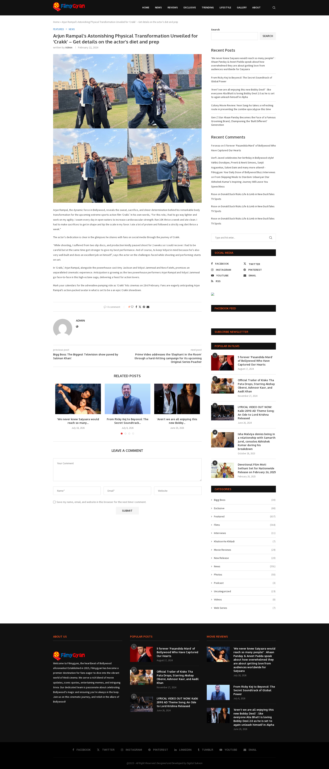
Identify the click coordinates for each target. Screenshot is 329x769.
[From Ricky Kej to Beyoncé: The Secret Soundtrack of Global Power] (127, 399)
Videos (244, 599)
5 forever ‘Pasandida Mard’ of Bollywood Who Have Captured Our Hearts (255, 360)
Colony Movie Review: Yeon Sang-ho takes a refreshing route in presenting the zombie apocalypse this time (242, 107)
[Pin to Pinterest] (144, 307)
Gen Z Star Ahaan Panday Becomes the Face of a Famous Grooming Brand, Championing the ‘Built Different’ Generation (243, 121)
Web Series (244, 608)
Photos (244, 574)
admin (68, 47)
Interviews (244, 533)
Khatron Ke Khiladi (244, 541)
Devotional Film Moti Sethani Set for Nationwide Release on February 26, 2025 (257, 468)
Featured (244, 516)
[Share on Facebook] (136, 307)
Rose (214, 194)
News (158, 7)
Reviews (173, 7)
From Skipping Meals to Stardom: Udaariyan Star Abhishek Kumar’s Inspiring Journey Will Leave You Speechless (240, 181)
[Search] (274, 7)
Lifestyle (225, 7)
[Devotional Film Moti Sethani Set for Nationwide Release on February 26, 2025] (222, 470)
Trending (208, 7)
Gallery (242, 7)
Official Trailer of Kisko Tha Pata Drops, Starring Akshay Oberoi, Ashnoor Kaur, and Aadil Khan (256, 385)
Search (215, 29)
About (256, 7)
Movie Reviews (244, 549)
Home (145, 7)
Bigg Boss (244, 500)
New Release (244, 558)
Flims (244, 525)
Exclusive (190, 7)
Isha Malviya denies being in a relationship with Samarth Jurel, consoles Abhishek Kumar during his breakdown (256, 441)
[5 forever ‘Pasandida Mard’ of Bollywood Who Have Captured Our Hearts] (222, 362)
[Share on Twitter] (140, 307)
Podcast (244, 583)
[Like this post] (132, 307)
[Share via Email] (148, 307)
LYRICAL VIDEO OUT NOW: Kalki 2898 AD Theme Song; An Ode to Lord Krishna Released (256, 412)
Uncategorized (244, 591)
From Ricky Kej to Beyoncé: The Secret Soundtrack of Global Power (254, 690)
